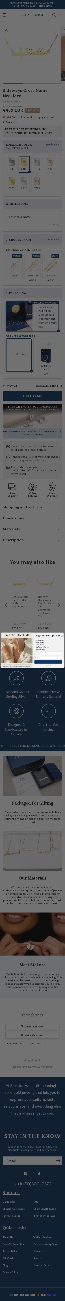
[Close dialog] (62, 635)
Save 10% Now (48, 662)
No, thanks (48, 665)
